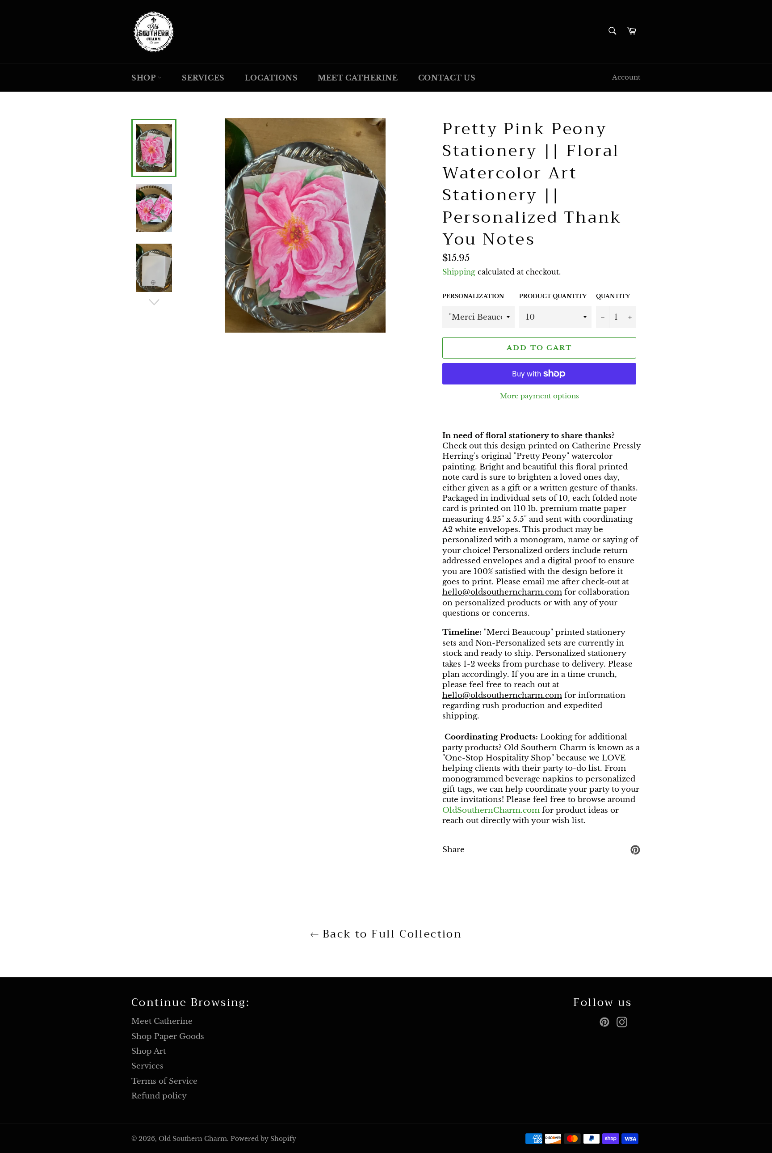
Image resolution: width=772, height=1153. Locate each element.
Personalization (473, 296)
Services (203, 77)
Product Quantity (553, 296)
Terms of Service (164, 1081)
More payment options (539, 396)
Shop (144, 77)
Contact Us (447, 77)
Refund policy (159, 1096)
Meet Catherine (358, 77)
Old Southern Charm (193, 1139)
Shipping (458, 271)
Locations (271, 77)
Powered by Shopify (263, 1139)
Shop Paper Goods (167, 1036)
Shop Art (148, 1051)
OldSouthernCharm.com (491, 810)
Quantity (613, 296)
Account (626, 77)
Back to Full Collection (390, 934)
